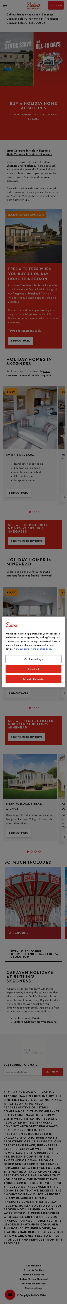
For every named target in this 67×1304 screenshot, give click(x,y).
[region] (33, 652)
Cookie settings (33, 659)
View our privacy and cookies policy (33, 648)
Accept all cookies (33, 679)
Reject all (33, 669)
